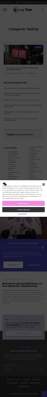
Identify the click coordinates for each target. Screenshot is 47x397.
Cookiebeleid (22, 214)
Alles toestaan (23, 203)
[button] (43, 184)
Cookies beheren (23, 210)
